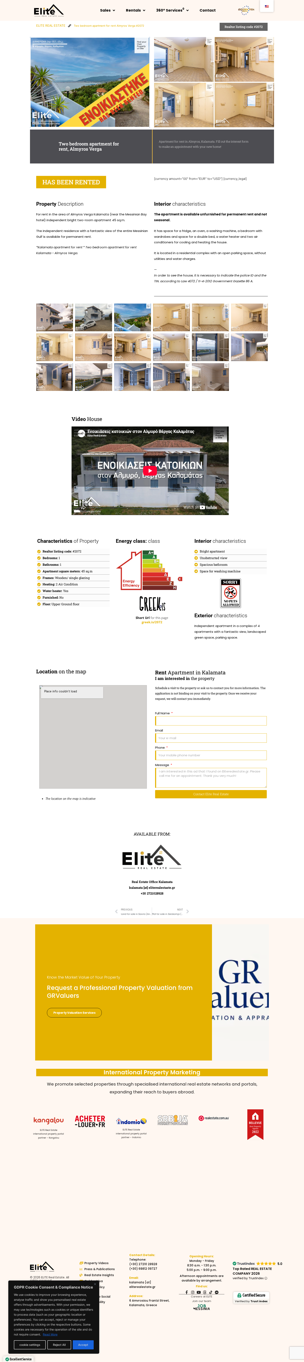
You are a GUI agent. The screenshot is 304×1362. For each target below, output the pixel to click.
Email (159, 730)
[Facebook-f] (187, 1292)
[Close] (94, 1284)
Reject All (59, 1344)
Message (162, 765)
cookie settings (29, 1344)
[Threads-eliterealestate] (205, 1292)
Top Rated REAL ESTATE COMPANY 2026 (252, 1271)
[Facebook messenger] (217, 1292)
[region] (53, 1317)
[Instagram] (193, 1292)
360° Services (170, 10)
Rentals (133, 10)
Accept (83, 1344)
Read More (50, 1334)
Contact (208, 10)
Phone (160, 747)
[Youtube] (199, 1292)
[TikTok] (211, 1292)
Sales (105, 10)
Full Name (163, 713)
